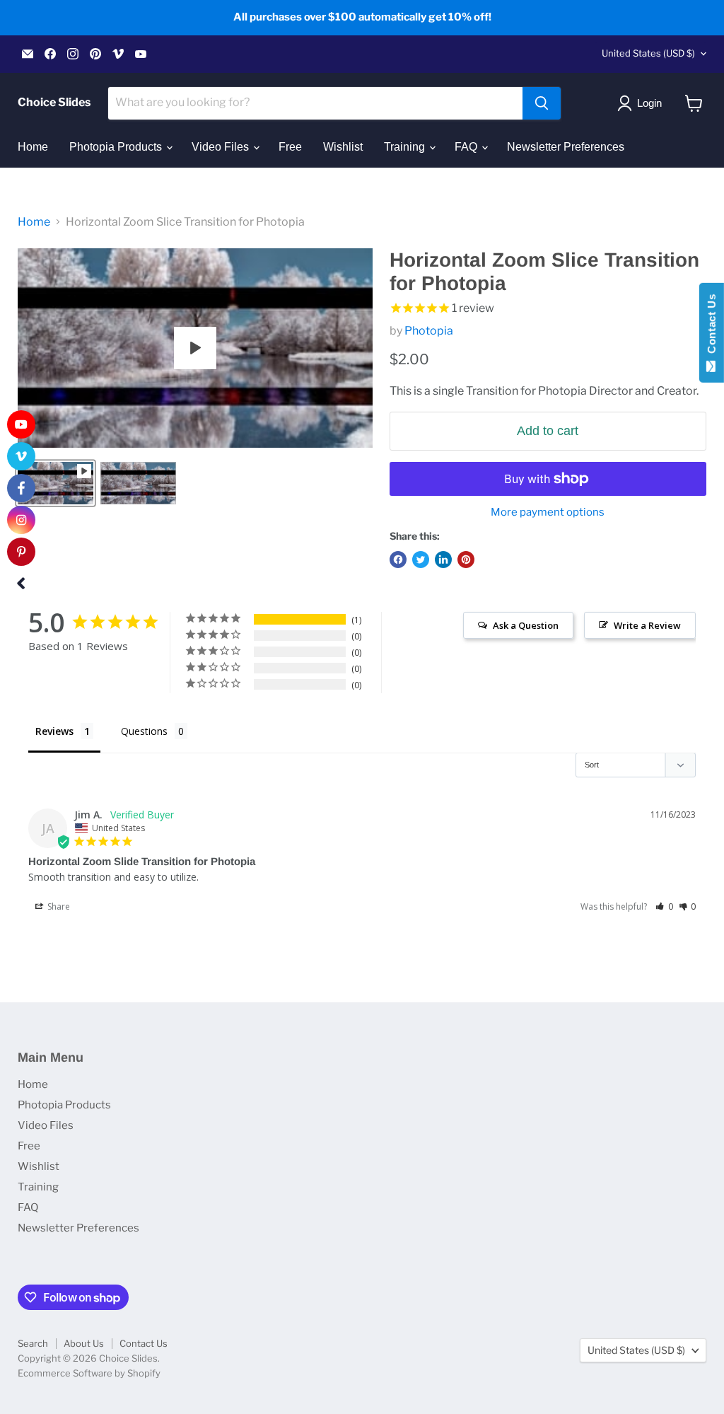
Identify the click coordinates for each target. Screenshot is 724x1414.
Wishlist (343, 147)
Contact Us (143, 1343)
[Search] (541, 103)
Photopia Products (117, 147)
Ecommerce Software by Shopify (89, 1373)
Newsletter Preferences (565, 147)
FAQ (467, 147)
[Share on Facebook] (398, 559)
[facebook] (21, 488)
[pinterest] (21, 552)
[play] (195, 348)
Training (406, 147)
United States (648, 53)
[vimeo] (21, 456)
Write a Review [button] (647, 625)
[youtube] (21, 424)
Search (33, 1343)
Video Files (222, 147)
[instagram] (21, 520)
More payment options (548, 512)
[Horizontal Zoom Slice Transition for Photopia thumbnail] (55, 483)
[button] (664, 906)
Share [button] (57, 906)
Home (33, 147)
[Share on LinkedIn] (443, 559)
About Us (84, 1343)
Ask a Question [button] (526, 625)
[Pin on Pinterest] (465, 559)
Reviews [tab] (54, 731)
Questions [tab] (144, 731)
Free (290, 147)
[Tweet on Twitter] (420, 559)
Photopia (428, 330)
